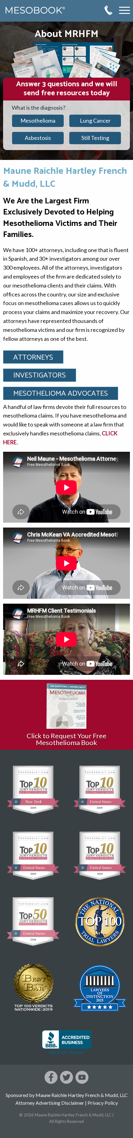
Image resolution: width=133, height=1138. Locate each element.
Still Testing (95, 137)
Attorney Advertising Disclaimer (49, 1103)
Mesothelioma (37, 120)
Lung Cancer (95, 120)
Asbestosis (38, 137)
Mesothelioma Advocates (60, 394)
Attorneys (33, 358)
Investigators (39, 375)
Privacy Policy (103, 1103)
